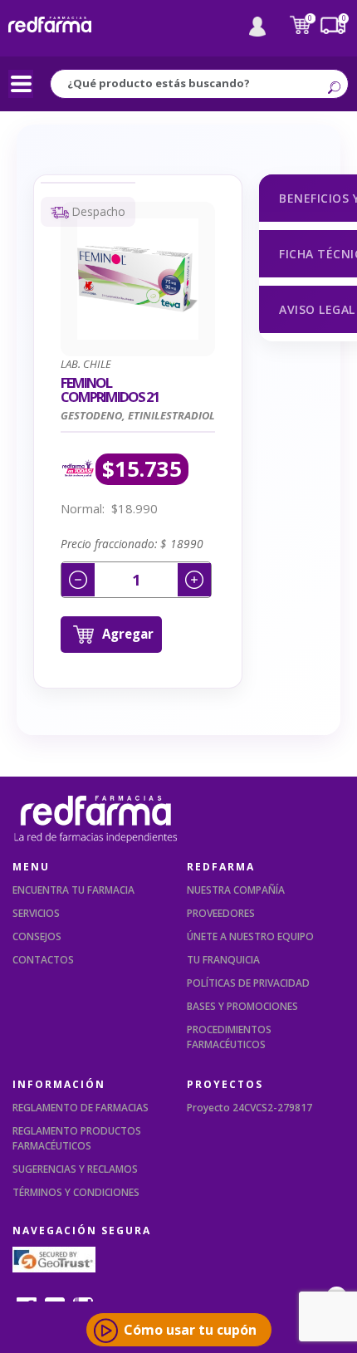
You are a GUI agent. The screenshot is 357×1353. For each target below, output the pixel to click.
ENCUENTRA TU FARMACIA (73, 890)
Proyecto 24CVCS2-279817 (249, 1108)
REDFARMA (221, 867)
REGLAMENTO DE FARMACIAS (80, 1108)
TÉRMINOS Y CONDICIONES (75, 1192)
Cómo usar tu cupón (190, 1330)
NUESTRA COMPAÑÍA (236, 890)
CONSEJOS (36, 936)
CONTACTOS (43, 960)
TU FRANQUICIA (223, 960)
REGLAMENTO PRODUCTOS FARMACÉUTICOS (76, 1138)
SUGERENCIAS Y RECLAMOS (75, 1169)
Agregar (128, 633)
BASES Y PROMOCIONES (242, 1006)
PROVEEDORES (221, 913)
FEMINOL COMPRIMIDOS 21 (110, 390)
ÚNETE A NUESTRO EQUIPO (250, 936)
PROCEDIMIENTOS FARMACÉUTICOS (229, 1037)
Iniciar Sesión (257, 26)
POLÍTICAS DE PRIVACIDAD (248, 983)
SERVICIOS (36, 913)
